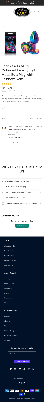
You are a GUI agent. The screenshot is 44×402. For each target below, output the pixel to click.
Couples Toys (8, 265)
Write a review (22, 225)
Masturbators (8, 298)
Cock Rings (8, 288)
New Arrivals (8, 251)
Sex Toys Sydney (18, 398)
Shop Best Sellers (10, 246)
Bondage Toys (9, 284)
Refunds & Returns (10, 335)
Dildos (6, 293)
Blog (5, 326)
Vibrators (7, 303)
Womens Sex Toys (10, 260)
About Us (7, 321)
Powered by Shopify (29, 398)
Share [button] (6, 108)
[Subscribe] (33, 353)
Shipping (4, 91)
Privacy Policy (9, 331)
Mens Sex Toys (9, 256)
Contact (7, 316)
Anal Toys (7, 279)
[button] (4, 12)
